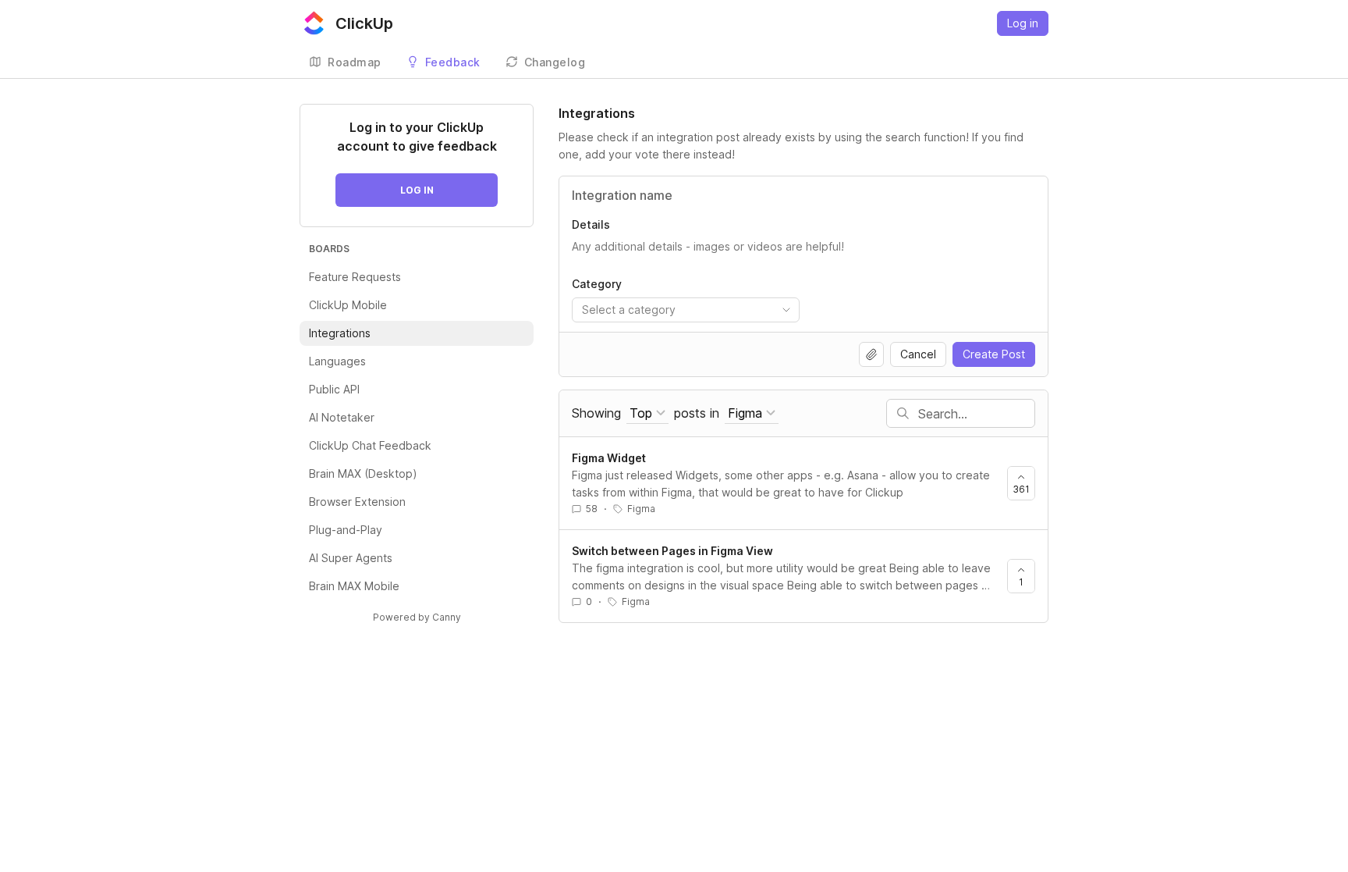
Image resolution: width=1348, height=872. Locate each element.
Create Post (994, 354)
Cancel (918, 354)
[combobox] (686, 309)
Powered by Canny (417, 617)
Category (597, 283)
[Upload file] (871, 354)
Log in (1022, 23)
